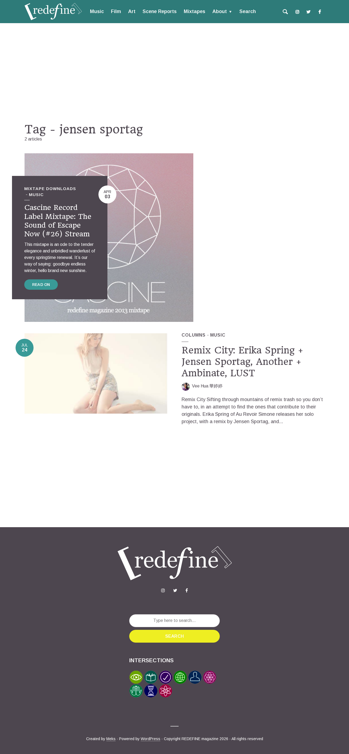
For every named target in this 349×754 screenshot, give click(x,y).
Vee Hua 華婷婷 (207, 386)
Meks (111, 739)
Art (132, 11)
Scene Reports (160, 11)
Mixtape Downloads (50, 188)
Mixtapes (194, 11)
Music (97, 11)
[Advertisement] (174, 73)
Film (116, 11)
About (219, 11)
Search (247, 11)
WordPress (150, 739)
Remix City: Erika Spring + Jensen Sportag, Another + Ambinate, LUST (242, 361)
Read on (41, 284)
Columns (194, 335)
